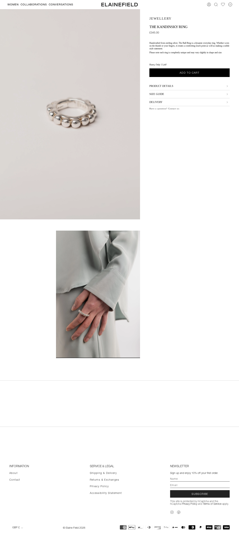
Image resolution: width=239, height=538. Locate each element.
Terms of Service (212, 503)
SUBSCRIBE (200, 494)
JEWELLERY (160, 18)
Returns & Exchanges (104, 479)
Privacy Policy (99, 486)
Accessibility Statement (106, 493)
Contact (14, 479)
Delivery (155, 102)
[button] (13, 4)
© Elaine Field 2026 (74, 527)
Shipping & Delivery (103, 473)
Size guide (156, 94)
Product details (161, 86)
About (13, 473)
